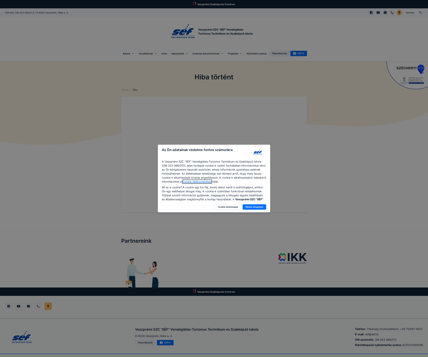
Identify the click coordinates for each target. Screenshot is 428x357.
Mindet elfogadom (254, 207)
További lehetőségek (228, 207)
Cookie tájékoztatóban (197, 181)
